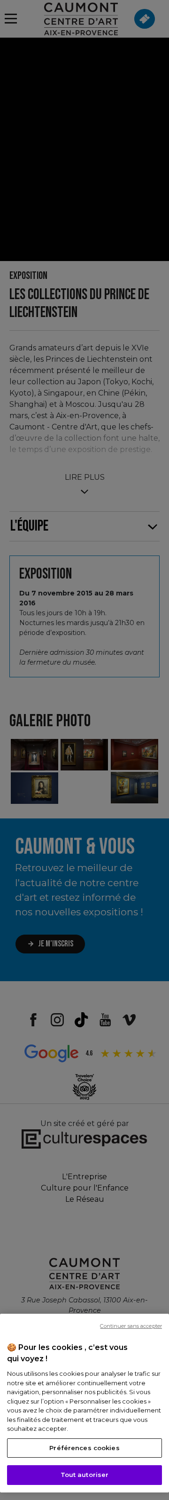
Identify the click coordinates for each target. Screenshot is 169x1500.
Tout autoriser (85, 1474)
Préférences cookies (84, 1448)
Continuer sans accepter (131, 1326)
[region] (84, 1403)
